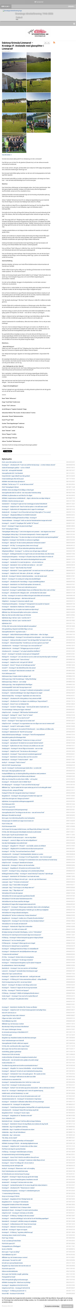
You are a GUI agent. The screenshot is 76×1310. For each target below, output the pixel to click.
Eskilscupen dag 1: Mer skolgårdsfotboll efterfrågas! (17, 684)
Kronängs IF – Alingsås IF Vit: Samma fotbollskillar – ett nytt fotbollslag (22, 1068)
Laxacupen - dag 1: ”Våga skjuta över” (13, 890)
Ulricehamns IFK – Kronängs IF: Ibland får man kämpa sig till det (20, 1110)
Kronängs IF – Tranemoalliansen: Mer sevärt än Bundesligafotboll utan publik (24, 559)
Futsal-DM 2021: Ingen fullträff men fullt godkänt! (16, 476)
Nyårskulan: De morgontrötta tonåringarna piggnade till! (18, 801)
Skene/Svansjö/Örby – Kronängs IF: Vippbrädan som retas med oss (21, 695)
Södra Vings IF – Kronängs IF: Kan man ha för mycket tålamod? (20, 996)
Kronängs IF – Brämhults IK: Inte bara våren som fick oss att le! (19, 757)
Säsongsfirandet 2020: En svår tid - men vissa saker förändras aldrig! (21, 492)
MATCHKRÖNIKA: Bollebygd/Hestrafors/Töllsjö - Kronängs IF (19, 517)
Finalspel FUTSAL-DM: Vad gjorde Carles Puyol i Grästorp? (18, 793)
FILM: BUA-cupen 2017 (8, 1243)
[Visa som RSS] (54, 43)
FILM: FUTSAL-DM (7, 823)
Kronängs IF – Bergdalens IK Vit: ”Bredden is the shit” (17, 1115)
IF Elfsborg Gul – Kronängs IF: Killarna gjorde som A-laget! (18, 943)
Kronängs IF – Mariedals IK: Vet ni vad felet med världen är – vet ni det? (22, 565)
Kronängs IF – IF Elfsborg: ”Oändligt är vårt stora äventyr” (18, 1215)
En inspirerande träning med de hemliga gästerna (16, 1154)
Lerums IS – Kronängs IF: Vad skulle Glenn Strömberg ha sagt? (20, 971)
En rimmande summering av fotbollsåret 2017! (15, 1032)
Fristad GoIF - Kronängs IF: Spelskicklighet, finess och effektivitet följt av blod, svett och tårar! (28, 590)
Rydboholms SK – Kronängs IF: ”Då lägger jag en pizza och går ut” (21, 648)
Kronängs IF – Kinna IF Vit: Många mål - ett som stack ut (18, 1163)
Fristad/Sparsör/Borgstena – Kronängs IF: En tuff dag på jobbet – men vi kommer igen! (27, 857)
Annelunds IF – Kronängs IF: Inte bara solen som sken (17, 1182)
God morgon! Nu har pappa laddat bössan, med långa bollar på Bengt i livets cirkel (25, 829)
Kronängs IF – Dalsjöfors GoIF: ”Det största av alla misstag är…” (20, 751)
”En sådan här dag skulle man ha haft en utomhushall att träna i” (20, 1065)
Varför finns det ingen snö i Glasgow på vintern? (15, 798)
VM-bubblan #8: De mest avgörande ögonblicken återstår (18, 896)
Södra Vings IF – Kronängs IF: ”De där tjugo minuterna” (17, 960)
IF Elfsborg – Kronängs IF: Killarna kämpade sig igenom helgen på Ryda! (22, 937)
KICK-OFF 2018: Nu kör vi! (9, 1012)
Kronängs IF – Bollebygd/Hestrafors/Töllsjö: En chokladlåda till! (20, 948)
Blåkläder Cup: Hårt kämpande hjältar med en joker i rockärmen (20, 612)
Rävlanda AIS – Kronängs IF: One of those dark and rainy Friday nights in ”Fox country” (26, 512)
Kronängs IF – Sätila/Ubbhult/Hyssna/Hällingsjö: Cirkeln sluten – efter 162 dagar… (25, 634)
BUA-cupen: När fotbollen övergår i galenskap (15, 1274)
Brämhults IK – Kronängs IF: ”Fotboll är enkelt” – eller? (17, 759)
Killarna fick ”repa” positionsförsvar (12, 974)
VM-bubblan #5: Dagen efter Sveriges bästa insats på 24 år (19, 904)
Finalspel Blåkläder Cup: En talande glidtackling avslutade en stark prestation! (24, 773)
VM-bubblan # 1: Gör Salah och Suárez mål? (14, 929)
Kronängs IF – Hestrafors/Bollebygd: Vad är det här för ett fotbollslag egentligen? (25, 1218)
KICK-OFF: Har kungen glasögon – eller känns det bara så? (18, 598)
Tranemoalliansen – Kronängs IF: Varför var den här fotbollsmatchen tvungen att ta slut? (27, 520)
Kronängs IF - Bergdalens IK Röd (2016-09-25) (15, 1285)
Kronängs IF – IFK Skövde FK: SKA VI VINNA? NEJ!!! (16, 782)
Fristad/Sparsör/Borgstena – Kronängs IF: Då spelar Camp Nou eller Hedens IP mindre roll (27, 556)
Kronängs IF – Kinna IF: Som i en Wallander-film (15, 704)
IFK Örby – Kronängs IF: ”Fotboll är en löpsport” (15, 990)
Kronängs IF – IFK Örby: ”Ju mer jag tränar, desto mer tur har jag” (20, 545)
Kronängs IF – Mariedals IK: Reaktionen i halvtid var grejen (18, 606)
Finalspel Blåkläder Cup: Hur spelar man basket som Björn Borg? (20, 609)
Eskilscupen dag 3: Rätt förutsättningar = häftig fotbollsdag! (19, 679)
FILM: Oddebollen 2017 (8, 1118)
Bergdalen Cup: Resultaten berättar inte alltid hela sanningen (19, 1037)
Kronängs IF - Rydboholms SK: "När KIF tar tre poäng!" (17, 732)
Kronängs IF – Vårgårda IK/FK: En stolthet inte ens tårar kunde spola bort (22, 848)
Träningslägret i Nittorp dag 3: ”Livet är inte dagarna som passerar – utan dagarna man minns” (28, 531)
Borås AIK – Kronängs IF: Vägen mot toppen (14, 1229)
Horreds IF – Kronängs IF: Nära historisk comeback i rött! (18, 670)
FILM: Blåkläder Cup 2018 (9, 1021)
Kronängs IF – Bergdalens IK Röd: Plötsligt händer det (17, 1199)
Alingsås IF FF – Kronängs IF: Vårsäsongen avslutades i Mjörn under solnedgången (25, 907)
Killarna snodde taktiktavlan (10, 1271)
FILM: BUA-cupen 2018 (8, 807)
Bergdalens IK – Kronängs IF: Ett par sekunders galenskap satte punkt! (22, 548)
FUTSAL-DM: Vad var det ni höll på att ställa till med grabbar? (19, 626)
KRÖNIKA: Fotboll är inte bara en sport (13, 501)
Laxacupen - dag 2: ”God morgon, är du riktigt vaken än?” (18, 887)
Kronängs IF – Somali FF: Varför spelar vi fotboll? (16, 726)
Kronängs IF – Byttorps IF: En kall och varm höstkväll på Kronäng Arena (22, 1071)
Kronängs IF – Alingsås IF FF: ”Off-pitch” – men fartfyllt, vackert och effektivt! (24, 846)
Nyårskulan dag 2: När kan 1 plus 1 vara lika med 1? (16, 618)
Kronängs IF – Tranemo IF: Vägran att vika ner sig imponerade (19, 987)
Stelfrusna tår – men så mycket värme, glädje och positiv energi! (20, 1060)
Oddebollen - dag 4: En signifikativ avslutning (15, 1126)
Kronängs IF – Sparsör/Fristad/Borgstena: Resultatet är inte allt (20, 1179)
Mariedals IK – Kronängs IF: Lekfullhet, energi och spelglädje (19, 1221)
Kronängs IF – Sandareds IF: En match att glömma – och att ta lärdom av (22, 562)
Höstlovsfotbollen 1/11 (8, 1062)
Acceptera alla (67, 1306)
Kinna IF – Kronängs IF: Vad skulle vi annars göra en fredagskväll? (20, 654)
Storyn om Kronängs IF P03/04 (10, 1196)
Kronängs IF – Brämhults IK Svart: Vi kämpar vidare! (16, 1207)
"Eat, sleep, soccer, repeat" (9, 1138)
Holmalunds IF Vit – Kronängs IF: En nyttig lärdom (16, 1104)
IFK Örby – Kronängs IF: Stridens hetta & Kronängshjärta (18, 957)
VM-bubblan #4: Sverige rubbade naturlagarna (15, 912)
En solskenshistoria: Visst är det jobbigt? (13, 965)
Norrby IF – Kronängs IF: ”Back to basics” (14, 762)
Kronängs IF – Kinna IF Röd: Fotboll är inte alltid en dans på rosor (20, 1157)
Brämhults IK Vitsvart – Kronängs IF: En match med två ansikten (20, 1210)
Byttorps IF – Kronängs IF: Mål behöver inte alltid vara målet (19, 1076)
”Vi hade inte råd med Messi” (10, 954)
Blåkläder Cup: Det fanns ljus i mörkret (13, 1024)
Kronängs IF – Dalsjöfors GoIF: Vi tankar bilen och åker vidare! (19, 1146)
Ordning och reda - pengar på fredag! (12, 790)
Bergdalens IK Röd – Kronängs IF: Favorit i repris (15, 1113)
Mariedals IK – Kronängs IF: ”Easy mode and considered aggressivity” (22, 754)
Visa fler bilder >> (7, 155)
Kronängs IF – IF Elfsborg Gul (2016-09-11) (14, 1291)
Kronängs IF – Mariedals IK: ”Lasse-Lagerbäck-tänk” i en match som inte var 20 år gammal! (27, 570)
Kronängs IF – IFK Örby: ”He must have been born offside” (18, 851)
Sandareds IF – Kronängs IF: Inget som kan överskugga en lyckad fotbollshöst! (24, 504)
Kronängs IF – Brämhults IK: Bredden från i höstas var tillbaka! (19, 1007)
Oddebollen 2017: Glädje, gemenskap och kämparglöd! (18, 1140)
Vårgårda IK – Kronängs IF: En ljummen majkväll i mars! (17, 601)
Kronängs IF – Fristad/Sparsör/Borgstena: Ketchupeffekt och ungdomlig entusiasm (26, 1107)
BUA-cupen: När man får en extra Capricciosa (15, 1049)
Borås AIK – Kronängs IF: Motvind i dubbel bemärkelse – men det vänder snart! (24, 576)
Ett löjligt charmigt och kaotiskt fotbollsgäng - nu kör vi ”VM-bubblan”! (22, 932)
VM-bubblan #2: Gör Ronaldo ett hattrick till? (14, 923)
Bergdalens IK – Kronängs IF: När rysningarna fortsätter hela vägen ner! (22, 796)
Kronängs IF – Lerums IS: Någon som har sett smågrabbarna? (19, 840)
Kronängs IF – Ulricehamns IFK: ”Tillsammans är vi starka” (18, 1188)
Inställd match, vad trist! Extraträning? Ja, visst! (15, 1093)
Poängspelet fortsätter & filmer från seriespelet (15, 1204)
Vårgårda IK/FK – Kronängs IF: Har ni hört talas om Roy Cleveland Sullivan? (23, 921)
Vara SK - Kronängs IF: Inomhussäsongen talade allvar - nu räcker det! (21, 768)
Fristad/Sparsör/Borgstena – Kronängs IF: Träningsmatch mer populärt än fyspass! (25, 604)
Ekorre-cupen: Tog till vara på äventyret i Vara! (15, 834)
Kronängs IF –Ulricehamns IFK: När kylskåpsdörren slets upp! (19, 951)
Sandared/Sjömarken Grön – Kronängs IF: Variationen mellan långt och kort (23, 1160)
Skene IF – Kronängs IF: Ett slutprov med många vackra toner (19, 985)
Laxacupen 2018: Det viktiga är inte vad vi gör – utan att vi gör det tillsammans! (24, 879)
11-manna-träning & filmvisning (11, 1193)
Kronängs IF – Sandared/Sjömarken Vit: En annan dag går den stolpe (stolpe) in (24, 1185)
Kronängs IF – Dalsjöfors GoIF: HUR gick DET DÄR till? (17, 662)
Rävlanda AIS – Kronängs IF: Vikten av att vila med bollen (18, 865)
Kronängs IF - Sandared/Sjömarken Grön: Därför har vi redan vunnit (21, 1082)
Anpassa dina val (7, 1306)
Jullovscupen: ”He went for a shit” (11, 1260)
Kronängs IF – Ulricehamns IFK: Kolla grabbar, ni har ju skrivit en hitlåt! (21, 698)
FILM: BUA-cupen (7, 1035)
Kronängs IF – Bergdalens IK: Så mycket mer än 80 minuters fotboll (21, 868)
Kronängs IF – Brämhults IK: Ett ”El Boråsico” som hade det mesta (20, 876)
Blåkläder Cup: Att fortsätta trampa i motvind (14, 1257)
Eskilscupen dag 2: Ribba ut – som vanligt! (14, 682)
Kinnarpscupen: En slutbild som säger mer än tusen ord (17, 821)
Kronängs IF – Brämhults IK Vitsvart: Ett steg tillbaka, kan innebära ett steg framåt (25, 1124)
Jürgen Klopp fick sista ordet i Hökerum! (13, 1015)
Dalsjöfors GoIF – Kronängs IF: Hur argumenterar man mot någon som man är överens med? (28, 723)
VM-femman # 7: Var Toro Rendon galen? (13, 940)
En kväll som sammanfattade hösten (12, 1263)
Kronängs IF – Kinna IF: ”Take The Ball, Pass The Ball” (17, 567)
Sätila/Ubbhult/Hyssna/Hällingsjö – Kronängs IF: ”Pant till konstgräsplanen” (23, 734)
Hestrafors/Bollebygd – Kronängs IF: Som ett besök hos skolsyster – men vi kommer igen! (28, 637)
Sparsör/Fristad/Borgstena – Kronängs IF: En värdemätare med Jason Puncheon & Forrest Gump (29, 859)
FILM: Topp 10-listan (7, 1238)
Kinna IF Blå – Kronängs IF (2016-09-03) (13, 1293)
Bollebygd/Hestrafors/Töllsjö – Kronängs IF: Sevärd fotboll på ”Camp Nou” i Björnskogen (27, 873)
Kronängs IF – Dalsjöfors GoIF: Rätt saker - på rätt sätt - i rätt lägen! (21, 573)
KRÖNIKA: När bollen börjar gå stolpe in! (13, 481)
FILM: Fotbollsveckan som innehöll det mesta (15, 1171)
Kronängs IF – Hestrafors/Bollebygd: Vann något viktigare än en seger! (22, 693)
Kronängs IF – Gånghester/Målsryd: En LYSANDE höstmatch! (19, 515)
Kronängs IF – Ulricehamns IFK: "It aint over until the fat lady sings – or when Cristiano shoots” (28, 465)
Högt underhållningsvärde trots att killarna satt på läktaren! (18, 776)
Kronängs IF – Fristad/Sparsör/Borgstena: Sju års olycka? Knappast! (21, 962)
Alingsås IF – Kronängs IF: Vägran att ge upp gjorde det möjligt (20, 1177)
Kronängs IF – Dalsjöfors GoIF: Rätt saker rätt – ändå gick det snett (21, 976)
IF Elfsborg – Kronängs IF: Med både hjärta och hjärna (17, 1151)
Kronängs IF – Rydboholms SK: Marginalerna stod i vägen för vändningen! (23, 509)
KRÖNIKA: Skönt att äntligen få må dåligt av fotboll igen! (18, 490)
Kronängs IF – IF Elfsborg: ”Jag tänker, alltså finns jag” (17, 1232)
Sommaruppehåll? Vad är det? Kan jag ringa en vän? (17, 687)
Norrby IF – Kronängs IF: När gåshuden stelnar (15, 999)
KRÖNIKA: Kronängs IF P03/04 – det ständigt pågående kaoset (20, 1143)
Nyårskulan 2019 (6, 623)
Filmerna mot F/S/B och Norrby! (11, 1054)
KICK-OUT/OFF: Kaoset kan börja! (11, 765)
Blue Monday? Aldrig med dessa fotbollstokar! (15, 1026)
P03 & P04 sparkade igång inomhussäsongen (15, 1279)
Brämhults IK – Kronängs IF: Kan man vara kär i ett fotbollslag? (19, 968)
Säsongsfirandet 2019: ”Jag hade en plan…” (14, 631)
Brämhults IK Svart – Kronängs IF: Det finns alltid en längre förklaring (21, 1121)
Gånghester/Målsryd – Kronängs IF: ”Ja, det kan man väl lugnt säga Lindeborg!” (24, 551)
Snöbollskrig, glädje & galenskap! (11, 1051)
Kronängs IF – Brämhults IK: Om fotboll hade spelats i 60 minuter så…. (22, 584)
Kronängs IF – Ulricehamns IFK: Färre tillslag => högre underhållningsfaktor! (23, 581)
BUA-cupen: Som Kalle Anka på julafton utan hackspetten (18, 818)
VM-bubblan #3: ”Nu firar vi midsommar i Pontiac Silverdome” (19, 915)
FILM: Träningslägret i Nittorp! (10, 487)
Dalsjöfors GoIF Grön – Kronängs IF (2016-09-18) (16, 1288)
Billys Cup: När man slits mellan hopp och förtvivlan (16, 615)
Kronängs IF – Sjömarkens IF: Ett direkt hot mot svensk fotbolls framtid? (22, 743)
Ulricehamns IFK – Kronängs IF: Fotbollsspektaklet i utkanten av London (22, 854)
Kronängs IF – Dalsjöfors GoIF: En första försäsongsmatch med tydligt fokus (24, 1010)
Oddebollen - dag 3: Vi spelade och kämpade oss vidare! (18, 1129)
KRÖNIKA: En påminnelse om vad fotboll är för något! (17, 495)
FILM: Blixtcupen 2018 (8, 804)
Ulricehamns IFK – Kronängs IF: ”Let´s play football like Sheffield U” (21, 651)
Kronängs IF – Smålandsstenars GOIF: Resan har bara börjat (19, 1224)
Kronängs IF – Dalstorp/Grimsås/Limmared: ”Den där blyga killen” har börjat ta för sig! (26, 640)
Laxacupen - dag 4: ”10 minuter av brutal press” (15, 882)
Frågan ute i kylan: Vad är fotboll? (11, 1018)
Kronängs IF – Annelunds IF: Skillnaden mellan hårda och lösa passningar (23, 1101)
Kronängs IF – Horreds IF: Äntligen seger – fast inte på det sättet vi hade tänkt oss (25, 707)
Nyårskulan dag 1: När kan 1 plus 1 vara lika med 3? (16, 620)
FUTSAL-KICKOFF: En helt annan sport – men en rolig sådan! (19, 837)
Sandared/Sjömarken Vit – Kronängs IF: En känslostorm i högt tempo (21, 1099)
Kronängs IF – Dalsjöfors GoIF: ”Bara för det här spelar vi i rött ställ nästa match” (25, 506)
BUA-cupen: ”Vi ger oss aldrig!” (11, 1252)
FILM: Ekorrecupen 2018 (9, 826)
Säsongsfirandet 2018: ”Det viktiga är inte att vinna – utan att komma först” (23, 812)
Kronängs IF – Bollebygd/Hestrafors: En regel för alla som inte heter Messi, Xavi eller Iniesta (28, 554)
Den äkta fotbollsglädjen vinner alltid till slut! (14, 843)
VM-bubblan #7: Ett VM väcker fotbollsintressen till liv (17, 898)
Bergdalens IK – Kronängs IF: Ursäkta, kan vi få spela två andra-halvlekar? (23, 918)
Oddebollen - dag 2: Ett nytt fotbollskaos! (13, 1132)
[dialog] (38, 1302)
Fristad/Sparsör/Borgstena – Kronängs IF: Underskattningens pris (21, 1190)
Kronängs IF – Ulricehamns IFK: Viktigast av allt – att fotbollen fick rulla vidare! (24, 593)
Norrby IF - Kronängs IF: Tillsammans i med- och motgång (18, 1168)
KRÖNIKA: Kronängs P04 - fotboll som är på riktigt (16, 1282)
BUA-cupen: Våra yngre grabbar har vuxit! (13, 770)
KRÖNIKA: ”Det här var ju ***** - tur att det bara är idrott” (18, 484)
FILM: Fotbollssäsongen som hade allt (13, 1040)
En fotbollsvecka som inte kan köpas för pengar (15, 1174)
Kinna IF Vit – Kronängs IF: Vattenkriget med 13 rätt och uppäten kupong (22, 1090)
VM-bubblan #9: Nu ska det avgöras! (12, 893)
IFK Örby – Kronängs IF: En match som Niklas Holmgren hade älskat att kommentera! (26, 595)
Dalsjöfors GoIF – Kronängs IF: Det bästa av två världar (17, 1213)
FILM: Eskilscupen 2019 (8, 673)
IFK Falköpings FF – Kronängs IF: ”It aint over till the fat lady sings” (21, 784)
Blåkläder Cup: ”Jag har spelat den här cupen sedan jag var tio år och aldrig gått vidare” (26, 787)
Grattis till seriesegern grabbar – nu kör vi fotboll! (16, 467)
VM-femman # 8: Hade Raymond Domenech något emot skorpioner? (21, 935)
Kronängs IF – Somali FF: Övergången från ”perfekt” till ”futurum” (20, 523)
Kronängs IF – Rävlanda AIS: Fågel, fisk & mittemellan (17, 926)
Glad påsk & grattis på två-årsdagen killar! (14, 737)
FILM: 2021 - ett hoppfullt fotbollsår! (12, 470)
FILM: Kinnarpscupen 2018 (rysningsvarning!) (15, 809)
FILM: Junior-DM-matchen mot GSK (12, 462)
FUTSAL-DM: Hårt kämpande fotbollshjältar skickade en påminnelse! (21, 832)
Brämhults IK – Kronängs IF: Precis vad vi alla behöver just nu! (19, 587)
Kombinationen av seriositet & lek (11, 1079)
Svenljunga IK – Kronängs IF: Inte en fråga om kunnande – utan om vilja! (22, 748)
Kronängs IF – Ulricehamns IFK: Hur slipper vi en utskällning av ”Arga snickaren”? (25, 701)
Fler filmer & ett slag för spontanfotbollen (14, 1149)
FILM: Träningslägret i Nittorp (10, 529)
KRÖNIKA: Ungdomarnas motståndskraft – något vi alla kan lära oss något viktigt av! (26, 498)
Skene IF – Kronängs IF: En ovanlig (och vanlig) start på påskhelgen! (21, 579)
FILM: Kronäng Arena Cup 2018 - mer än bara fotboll (16, 982)
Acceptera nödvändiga (52, 1306)
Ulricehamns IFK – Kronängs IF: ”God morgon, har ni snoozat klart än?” (22, 645)
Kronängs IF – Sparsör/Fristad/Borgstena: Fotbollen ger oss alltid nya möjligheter (25, 910)
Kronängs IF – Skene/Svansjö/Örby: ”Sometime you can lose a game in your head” (25, 643)
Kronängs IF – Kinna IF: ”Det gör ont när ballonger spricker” (19, 665)
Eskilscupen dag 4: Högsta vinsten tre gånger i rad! (16, 676)
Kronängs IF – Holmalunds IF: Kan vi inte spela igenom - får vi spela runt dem (24, 1074)
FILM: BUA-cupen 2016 (8, 1268)
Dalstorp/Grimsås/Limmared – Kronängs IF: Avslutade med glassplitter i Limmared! (23, 46)
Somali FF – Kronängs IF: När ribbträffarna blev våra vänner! (19, 668)
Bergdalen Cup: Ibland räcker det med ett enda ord (16, 1265)
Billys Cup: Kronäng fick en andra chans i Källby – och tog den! (19, 779)
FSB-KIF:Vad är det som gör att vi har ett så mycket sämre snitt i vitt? (21, 1096)
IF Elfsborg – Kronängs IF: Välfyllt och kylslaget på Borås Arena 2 (20, 993)
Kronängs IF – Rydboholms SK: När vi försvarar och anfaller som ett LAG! (22, 745)
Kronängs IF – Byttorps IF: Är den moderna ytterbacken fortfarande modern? (24, 542)
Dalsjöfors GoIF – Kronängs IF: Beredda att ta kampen (17, 862)
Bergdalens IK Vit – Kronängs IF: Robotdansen (15, 1202)
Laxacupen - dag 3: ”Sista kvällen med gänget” (15, 885)
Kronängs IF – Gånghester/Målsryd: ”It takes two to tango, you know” (21, 740)
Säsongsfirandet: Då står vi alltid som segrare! (15, 1043)
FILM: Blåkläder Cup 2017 (9, 1254)
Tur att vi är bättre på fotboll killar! (11, 1240)
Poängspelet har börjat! (8, 1277)
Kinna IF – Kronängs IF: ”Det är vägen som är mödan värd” (18, 720)
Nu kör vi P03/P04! (7, 1249)
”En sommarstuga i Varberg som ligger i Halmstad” (16, 709)
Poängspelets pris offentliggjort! (11, 1246)
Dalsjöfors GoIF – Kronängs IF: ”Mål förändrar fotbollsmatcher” (20, 712)
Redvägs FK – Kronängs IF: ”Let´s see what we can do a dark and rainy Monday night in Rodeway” (30, 656)
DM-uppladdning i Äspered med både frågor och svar (17, 629)
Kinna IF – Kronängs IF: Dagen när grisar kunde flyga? (17, 526)
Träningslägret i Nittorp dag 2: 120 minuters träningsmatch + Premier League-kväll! (25, 534)
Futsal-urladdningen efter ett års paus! (13, 479)
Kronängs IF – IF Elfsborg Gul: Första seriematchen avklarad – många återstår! (24, 979)
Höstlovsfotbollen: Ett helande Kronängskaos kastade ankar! (19, 1057)
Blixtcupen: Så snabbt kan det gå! (11, 815)
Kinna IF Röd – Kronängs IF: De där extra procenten (16, 1085)
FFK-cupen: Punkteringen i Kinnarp (11, 1029)
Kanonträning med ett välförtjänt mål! (12, 1165)
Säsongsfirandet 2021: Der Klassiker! (12, 473)
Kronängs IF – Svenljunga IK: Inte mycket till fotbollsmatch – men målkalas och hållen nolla (28, 729)
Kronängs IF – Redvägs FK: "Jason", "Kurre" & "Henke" (17, 715)
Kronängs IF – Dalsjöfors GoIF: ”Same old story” (15, 659)
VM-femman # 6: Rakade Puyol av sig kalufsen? (15, 946)
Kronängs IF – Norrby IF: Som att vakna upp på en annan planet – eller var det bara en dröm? (28, 1088)
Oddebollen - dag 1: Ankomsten (11, 1135)
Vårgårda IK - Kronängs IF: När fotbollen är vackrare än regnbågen (20, 540)
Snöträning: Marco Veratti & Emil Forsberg (14, 1235)
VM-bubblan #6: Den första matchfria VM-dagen (15, 901)
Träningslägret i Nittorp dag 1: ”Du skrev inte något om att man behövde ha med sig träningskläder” (30, 537)
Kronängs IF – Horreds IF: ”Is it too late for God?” (16, 718)
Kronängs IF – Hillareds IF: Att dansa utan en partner (17, 1227)
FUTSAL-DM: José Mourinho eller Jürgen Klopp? (16, 1046)
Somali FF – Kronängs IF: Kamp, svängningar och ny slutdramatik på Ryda (23, 871)
